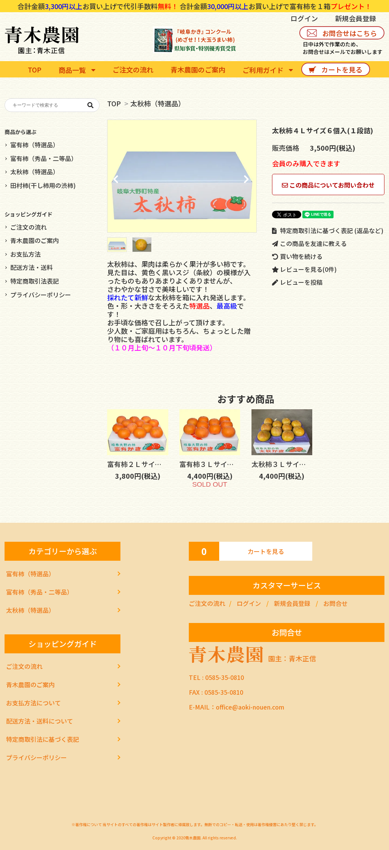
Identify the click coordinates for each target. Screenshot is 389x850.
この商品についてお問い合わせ (331, 184)
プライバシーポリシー (40, 294)
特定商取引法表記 (34, 280)
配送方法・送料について (39, 720)
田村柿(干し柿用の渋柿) (43, 185)
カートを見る (266, 551)
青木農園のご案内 (34, 240)
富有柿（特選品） (34, 144)
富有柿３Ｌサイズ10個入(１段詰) (230, 464)
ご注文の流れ (28, 227)
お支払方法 (25, 254)
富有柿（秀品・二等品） (43, 158)
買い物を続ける (300, 256)
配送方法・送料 (31, 267)
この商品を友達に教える (312, 243)
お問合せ (335, 603)
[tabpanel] (182, 176)
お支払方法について (33, 702)
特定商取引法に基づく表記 (42, 739)
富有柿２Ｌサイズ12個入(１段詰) (158, 464)
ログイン (304, 18)
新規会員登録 (355, 18)
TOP (114, 103)
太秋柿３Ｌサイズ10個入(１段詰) (302, 464)
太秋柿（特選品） (157, 103)
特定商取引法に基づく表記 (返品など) (330, 230)
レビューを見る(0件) (307, 269)
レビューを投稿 (300, 282)
